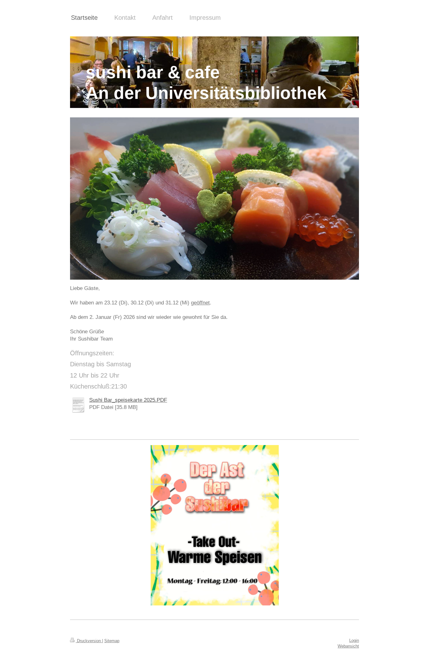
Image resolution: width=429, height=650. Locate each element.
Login (354, 640)
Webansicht (348, 646)
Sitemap (111, 640)
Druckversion (89, 640)
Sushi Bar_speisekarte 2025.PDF (128, 400)
